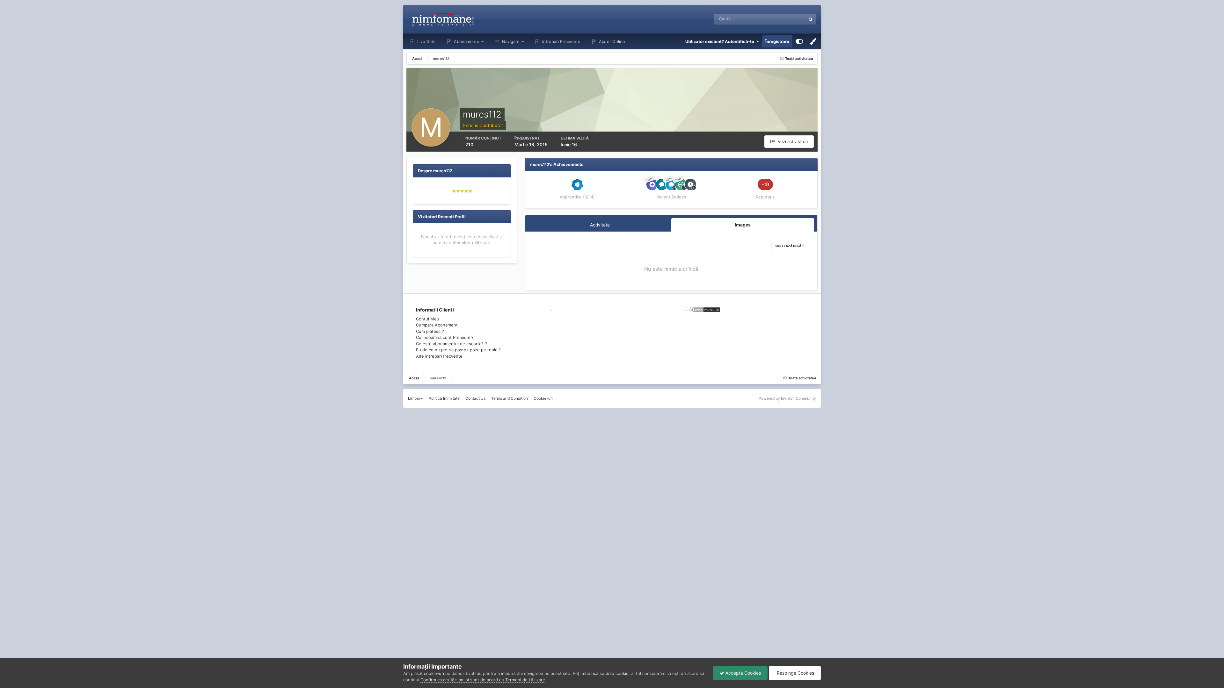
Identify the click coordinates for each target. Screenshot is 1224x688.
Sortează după (788, 246)
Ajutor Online (611, 41)
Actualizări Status (781, 19)
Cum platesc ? (430, 331)
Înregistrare (777, 41)
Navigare (510, 41)
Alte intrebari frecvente (439, 356)
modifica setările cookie (605, 673)
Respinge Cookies (795, 673)
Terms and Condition (509, 398)
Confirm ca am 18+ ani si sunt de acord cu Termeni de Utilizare (482, 679)
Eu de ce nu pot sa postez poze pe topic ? (458, 349)
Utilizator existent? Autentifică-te (720, 41)
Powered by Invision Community (787, 398)
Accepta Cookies (742, 673)
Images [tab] (743, 224)
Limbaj (414, 398)
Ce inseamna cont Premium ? (445, 337)
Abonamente (466, 41)
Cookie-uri (543, 398)
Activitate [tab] (600, 224)
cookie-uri (434, 673)
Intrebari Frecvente (560, 41)
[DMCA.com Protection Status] (703, 309)
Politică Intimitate (444, 398)
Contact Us (475, 398)
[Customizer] (799, 41)
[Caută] (810, 19)
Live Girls (425, 41)
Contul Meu (427, 318)
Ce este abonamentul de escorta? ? (451, 343)
